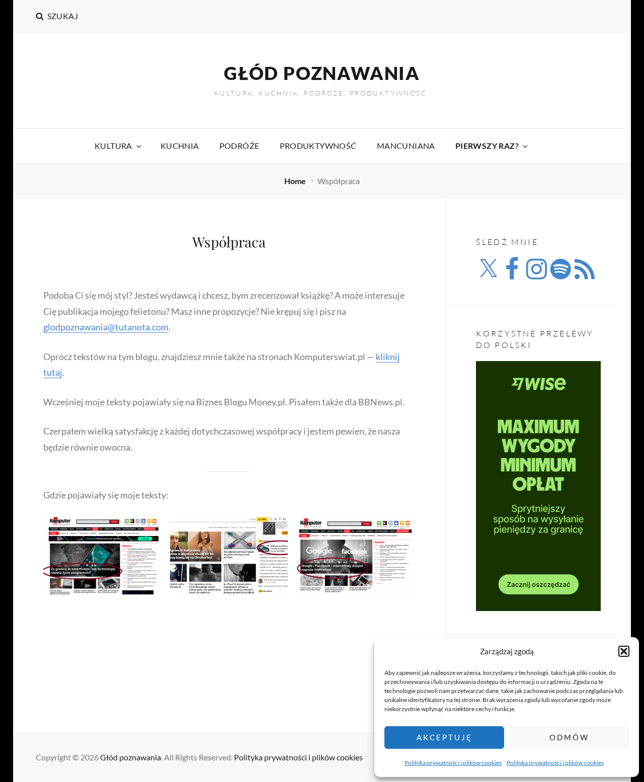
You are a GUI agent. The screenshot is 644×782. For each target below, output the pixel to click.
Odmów (569, 737)
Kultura (113, 145)
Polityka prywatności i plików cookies (453, 762)
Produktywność (318, 145)
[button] (624, 651)
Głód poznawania (322, 73)
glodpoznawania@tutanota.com (106, 326)
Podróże (239, 145)
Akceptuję (444, 737)
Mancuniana (406, 145)
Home (295, 181)
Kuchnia (179, 145)
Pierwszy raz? (487, 145)
